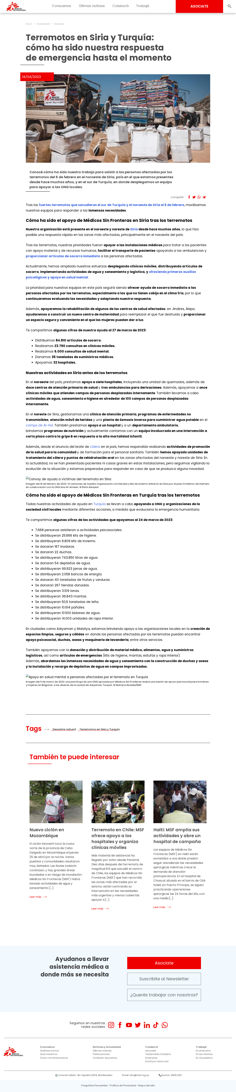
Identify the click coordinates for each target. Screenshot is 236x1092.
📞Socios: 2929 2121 (170, 1075)
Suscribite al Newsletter (164, 979)
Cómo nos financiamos (54, 1058)
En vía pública (204, 1058)
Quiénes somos (49, 1050)
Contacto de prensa (105, 1058)
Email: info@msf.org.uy (135, 1075)
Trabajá (201, 1047)
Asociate (164, 963)
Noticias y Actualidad (107, 1047)
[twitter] (138, 1025)
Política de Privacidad (123, 1085)
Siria (134, 229)
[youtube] (129, 1025)
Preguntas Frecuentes (94, 1085)
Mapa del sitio (146, 1085)
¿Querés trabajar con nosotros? (164, 995)
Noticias (59, 24)
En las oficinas (204, 1054)
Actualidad (43, 24)
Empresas (151, 1058)
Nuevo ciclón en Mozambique (47, 833)
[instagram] (111, 1025)
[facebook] (120, 1025)
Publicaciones (101, 1054)
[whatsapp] (165, 1025)
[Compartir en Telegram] (204, 197)
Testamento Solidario (158, 1054)
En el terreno (203, 1050)
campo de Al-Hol (39, 425)
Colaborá (151, 1047)
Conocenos (47, 1047)
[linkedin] (147, 1025)
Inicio (29, 24)
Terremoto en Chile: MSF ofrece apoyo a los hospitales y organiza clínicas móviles (117, 838)
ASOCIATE (199, 6)
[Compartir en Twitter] (194, 197)
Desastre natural (64, 729)
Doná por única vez (157, 1061)
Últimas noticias (102, 1050)
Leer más (35, 897)
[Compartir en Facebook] (189, 197)
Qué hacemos (48, 1054)
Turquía (100, 504)
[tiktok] (156, 1025)
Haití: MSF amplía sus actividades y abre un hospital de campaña (177, 836)
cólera (95, 446)
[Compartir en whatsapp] (199, 197)
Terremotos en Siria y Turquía (99, 729)
